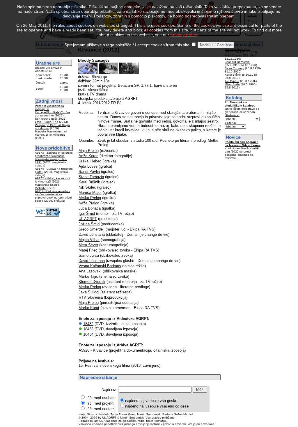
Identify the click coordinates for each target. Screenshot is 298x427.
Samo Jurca (89, 255)
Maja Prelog (89, 150)
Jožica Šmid (89, 224)
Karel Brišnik (89, 182)
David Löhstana (92, 234)
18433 (88, 329)
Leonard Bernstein (237, 61)
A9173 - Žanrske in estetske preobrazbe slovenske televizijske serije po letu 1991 (54, 157)
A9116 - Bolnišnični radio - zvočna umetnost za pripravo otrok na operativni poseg (53, 195)
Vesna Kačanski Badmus (100, 266)
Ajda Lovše (88, 166)
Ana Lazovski (90, 271)
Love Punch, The (46, 121)
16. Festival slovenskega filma (104, 365)
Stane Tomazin (91, 177)
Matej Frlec (88, 250)
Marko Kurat (89, 308)
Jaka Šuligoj (89, 292)
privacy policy (184, 34)
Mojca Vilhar (89, 240)
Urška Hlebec (90, 161)
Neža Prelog (89, 203)
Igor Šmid (87, 213)
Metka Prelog (90, 198)
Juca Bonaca (90, 208)
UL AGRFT (88, 219)
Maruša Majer (90, 192)
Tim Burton (232, 81)
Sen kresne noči (46, 118)
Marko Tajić (88, 276)
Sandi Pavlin (89, 171)
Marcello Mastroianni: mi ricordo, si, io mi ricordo (51, 133)
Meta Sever (88, 245)
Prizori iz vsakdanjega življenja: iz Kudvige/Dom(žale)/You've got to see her (52, 110)
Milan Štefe (232, 84)
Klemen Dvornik (92, 281)
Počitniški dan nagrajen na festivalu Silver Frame (242, 143)
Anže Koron (88, 156)
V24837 (40, 187)
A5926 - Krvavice (93, 350)
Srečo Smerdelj (91, 229)
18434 (88, 334)
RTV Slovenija (91, 297)
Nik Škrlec (87, 187)
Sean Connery (234, 68)
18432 (88, 324)
